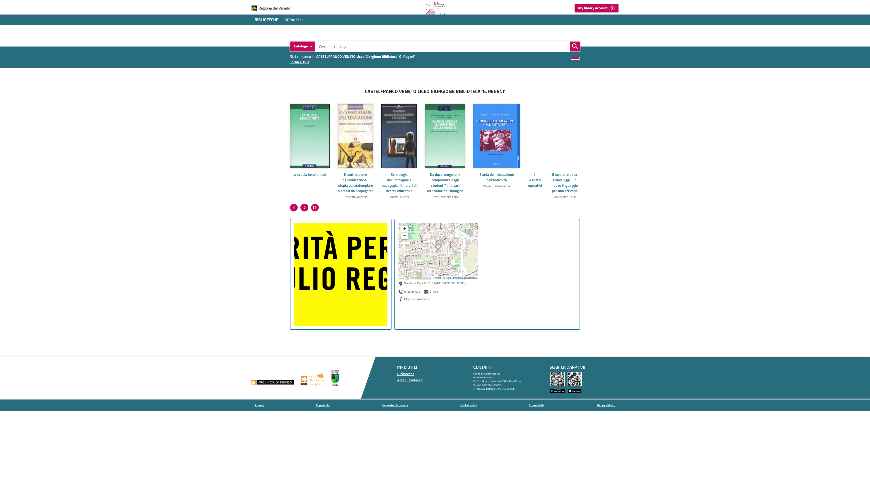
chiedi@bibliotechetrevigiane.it (497, 389)
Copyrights (323, 405)
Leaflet (437, 277)
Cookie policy (468, 405)
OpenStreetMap (454, 277)
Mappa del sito (606, 405)
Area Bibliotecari (410, 380)
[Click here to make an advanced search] (575, 58)
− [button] (404, 236)
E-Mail (434, 291)
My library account (593, 8)
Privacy (259, 405)
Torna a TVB (299, 62)
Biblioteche (266, 20)
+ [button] (404, 229)
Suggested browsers (395, 405)
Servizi (292, 20)
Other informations (416, 299)
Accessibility (536, 405)
